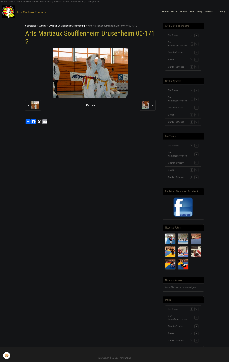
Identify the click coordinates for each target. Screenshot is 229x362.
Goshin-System (176, 52)
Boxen (171, 59)
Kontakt (209, 11)
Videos (183, 11)
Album (42, 26)
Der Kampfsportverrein (177, 44)
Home (165, 11)
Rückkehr (90, 105)
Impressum (103, 358)
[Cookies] (6, 355)
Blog (199, 11)
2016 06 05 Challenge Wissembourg (67, 26)
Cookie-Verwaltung (121, 358)
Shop (192, 11)
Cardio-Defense (176, 67)
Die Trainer (173, 35)
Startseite (30, 26)
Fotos (174, 11)
